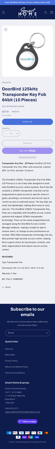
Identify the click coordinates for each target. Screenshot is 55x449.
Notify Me (27, 122)
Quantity (5, 128)
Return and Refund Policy (16, 367)
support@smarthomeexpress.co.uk (22, 412)
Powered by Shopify (38, 442)
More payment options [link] (27, 157)
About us (9, 349)
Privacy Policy (11, 361)
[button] (3, 12)
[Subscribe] (47, 333)
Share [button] (7, 287)
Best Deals (10, 355)
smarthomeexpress (22, 442)
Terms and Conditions (15, 373)
